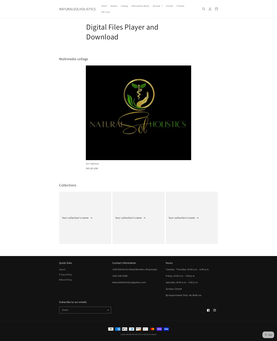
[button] (157, 6)
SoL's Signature (92, 164)
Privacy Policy (65, 274)
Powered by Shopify (150, 334)
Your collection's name (75, 217)
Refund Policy (65, 279)
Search (62, 269)
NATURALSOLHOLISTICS (134, 334)
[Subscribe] (108, 310)
